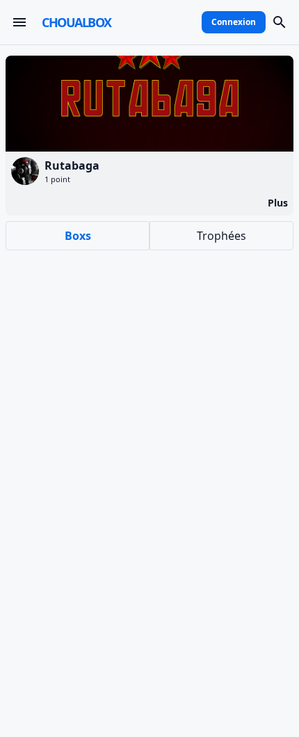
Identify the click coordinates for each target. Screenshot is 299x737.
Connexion (233, 22)
